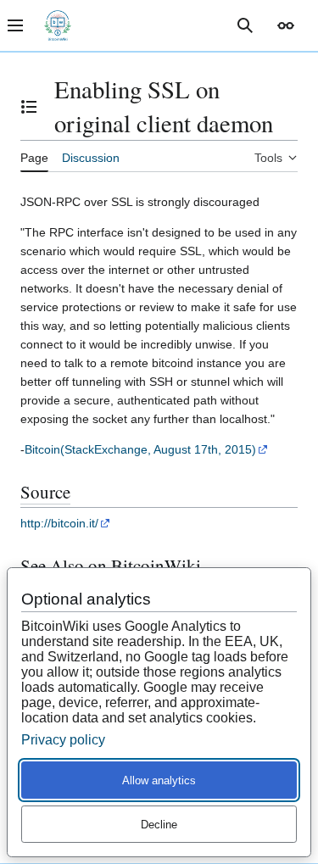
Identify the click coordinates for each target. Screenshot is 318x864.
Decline (159, 824)
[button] (286, 25)
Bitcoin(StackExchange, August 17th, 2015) (140, 449)
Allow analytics (159, 780)
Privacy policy (63, 740)
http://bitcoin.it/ (59, 523)
